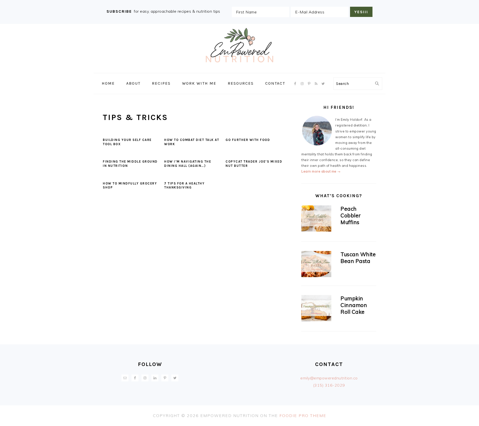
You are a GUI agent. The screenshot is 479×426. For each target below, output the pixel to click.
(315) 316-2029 (329, 385)
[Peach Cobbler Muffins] (316, 219)
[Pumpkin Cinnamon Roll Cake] (316, 309)
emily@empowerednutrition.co (329, 377)
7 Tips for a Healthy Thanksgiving (184, 185)
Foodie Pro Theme (302, 415)
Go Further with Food (248, 140)
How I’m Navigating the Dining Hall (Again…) (187, 164)
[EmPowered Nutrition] (239, 69)
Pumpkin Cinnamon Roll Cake (354, 305)
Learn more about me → (321, 171)
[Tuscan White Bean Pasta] (316, 265)
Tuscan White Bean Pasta (358, 257)
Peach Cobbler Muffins (351, 215)
